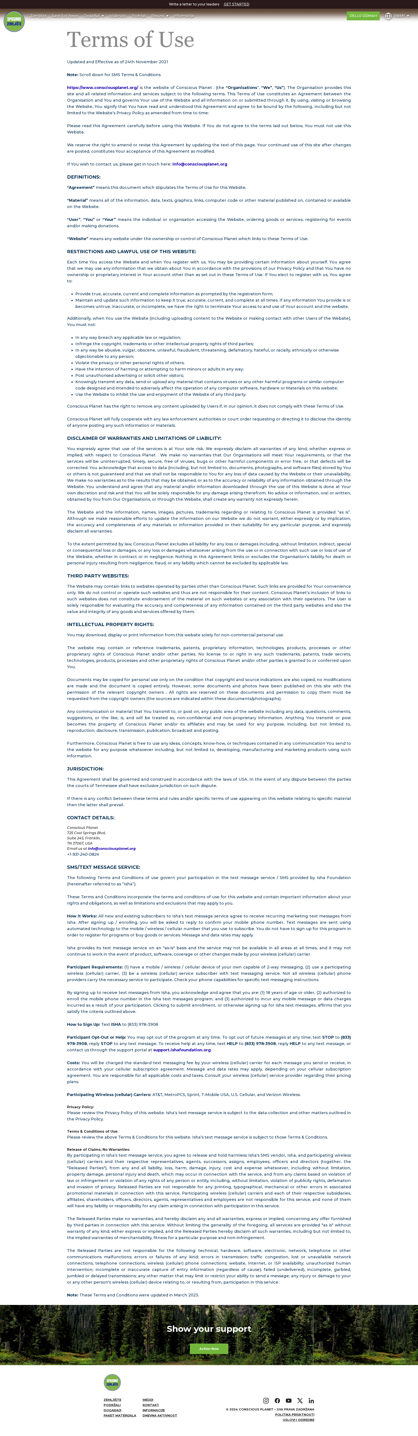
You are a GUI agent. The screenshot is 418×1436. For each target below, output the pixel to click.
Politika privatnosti (294, 1415)
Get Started (236, 4)
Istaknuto (117, 16)
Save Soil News (65, 16)
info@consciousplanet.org (199, 164)
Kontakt (151, 1405)
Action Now (209, 1349)
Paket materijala (120, 1415)
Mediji (148, 1400)
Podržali (139, 16)
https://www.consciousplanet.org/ (103, 87)
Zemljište (38, 16)
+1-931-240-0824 (83, 854)
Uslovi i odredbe (298, 1420)
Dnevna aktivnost (160, 1415)
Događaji (112, 1410)
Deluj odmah (363, 16)
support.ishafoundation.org (182, 1050)
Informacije (184, 16)
